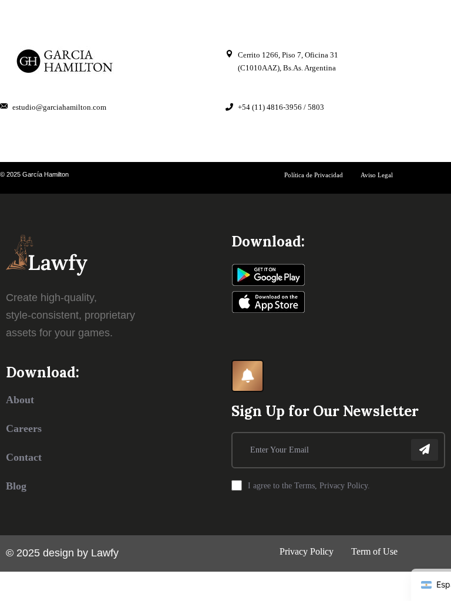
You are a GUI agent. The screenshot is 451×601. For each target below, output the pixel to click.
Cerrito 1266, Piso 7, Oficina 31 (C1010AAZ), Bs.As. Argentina (288, 61)
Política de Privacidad (313, 174)
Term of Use (374, 551)
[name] (424, 450)
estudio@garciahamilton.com (59, 107)
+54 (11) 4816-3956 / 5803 (281, 107)
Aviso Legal (377, 174)
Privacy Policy (307, 551)
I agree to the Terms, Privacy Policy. (309, 485)
